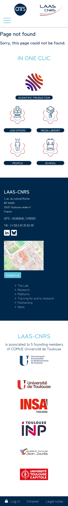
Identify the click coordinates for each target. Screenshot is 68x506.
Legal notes (54, 501)
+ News (19, 307)
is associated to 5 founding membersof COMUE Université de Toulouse (34, 346)
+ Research (22, 289)
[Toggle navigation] (7, 20)
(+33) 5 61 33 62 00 (22, 225)
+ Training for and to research (34, 298)
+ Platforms (22, 294)
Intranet (33, 501)
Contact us (12, 275)
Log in (15, 501)
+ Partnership (23, 302)
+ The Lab (21, 285)
